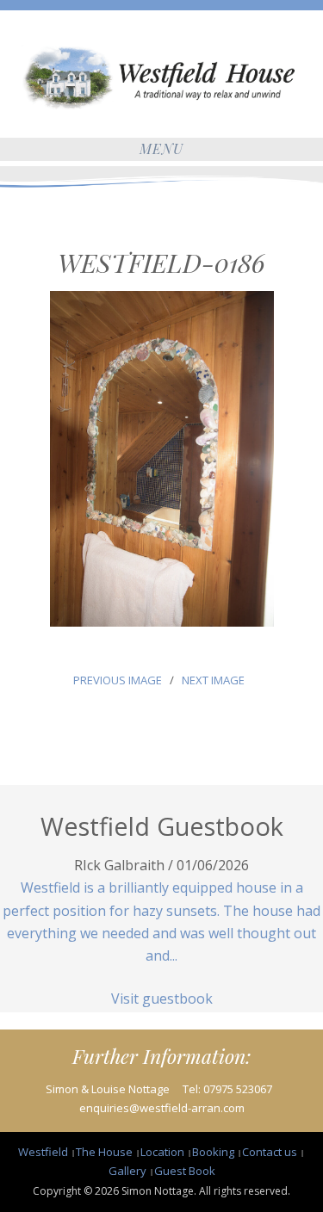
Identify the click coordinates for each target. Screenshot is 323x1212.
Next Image (213, 680)
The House (104, 1151)
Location (162, 1151)
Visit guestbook (162, 998)
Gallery (127, 1170)
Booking (213, 1151)
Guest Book (184, 1170)
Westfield (43, 1151)
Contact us (269, 1151)
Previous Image (117, 680)
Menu (161, 148)
